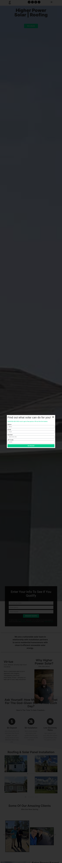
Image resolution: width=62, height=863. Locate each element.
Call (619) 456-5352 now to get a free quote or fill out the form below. (28, 421)
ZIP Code (10, 439)
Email (9, 429)
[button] (53, 417)
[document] (31, 431)
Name (9, 424)
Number (10, 434)
